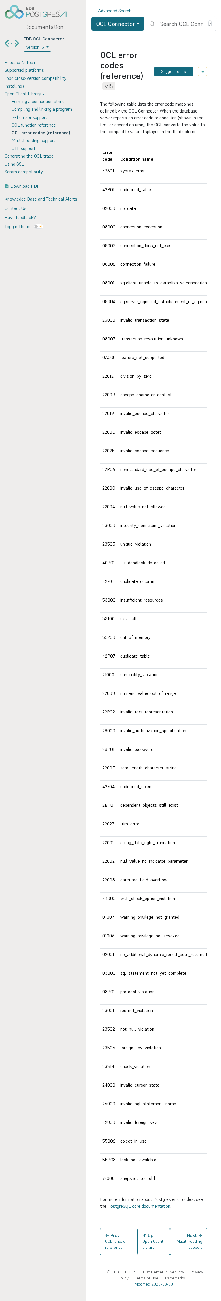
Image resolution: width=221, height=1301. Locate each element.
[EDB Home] (39, 12)
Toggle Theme (18, 226)
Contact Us (15, 208)
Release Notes (19, 62)
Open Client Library (23, 93)
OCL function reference (34, 125)
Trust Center (152, 1272)
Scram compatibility (24, 171)
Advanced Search (115, 10)
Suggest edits (173, 71)
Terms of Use (146, 1278)
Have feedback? (20, 217)
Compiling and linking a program (42, 109)
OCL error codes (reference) (41, 132)
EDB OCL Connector (44, 39)
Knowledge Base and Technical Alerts (41, 199)
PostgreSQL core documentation (139, 1206)
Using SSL (14, 164)
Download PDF (24, 186)
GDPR (130, 1272)
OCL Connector (115, 24)
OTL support (23, 148)
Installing (13, 86)
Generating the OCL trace (29, 156)
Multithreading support (33, 140)
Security (177, 1272)
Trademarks (175, 1278)
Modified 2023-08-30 (153, 1284)
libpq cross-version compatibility (35, 78)
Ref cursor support (29, 117)
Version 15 (35, 47)
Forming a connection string (38, 101)
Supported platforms (24, 70)
